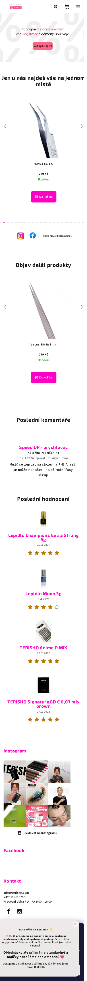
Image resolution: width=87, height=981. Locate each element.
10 (45, 222)
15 (66, 222)
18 (79, 222)
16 (70, 222)
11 (50, 222)
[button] (4, 37)
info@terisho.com (16, 893)
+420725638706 (14, 897)
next (81, 126)
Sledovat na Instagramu (40, 833)
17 (75, 222)
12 (54, 222)
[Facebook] (9, 911)
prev (5, 126)
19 (83, 222)
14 (62, 222)
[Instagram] (19, 911)
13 (58, 222)
